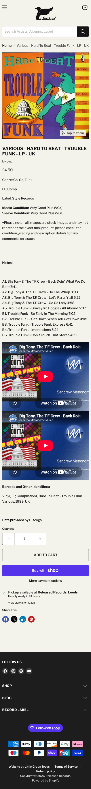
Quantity (8, 528)
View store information (21, 602)
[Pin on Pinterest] (31, 619)
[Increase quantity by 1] (40, 539)
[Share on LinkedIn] (22, 619)
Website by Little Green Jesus (29, 766)
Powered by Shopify (45, 780)
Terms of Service (66, 766)
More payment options (45, 580)
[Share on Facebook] (5, 619)
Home (7, 46)
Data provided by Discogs (22, 520)
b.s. (9, 161)
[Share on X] (14, 619)
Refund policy (45, 771)
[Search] (83, 31)
